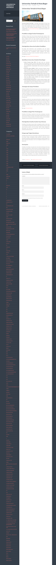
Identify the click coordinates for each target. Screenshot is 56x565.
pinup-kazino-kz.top (9, 423)
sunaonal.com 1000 (9, 460)
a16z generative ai (9, 200)
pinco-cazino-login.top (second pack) (11, 410)
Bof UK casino (8, 230)
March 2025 (8, 80)
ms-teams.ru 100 (8, 342)
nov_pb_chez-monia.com (9, 366)
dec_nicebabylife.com (9, 265)
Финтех (7, 556)
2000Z (7, 174)
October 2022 (8, 111)
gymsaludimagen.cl (9, 296)
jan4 (6, 309)
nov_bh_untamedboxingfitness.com (11, 359)
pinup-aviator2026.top (9, 412)
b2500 (7, 216)
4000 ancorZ (8, 185)
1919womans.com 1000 (9, 167)
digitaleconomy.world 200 (10, 269)
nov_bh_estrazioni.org (9, 357)
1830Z (7, 165)
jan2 (6, 307)
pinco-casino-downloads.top (10, 405)
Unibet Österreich (8, 499)
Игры (7, 536)
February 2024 (8, 98)
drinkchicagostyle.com (9, 274)
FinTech (7, 285)
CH (6, 245)
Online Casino (8, 394)
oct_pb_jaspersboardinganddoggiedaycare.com (13, 386)
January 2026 (8, 61)
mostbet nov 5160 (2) (9, 340)
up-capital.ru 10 (8, 501)
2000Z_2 (7, 178)
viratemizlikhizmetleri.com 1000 (11, 505)
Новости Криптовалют (9, 549)
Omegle (7, 388)
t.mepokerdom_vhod (9, 477)
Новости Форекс (8, 551)
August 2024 (8, 91)
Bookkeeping (8, 232)
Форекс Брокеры (8, 558)
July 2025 (7, 72)
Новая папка (8, 540)
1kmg (7, 170)
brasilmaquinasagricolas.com (10, 234)
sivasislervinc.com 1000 (9, 447)
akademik (33, 159)
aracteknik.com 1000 (9, 211)
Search (7, 19)
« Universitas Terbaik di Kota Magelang (28, 165)
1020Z (7, 145)
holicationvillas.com (9, 300)
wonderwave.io (8, 516)
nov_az (7, 355)
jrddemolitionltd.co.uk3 (9, 313)
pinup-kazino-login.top (9, 425)
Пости (7, 553)
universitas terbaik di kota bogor (33, 28)
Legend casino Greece (9, 322)
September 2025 (8, 69)
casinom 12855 (8, 241)
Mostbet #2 (8, 337)
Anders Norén (44, 206)
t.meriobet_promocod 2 (9, 479)
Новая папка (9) (8, 547)
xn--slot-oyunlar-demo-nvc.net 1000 (11, 529)
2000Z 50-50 (8, 176)
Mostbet (7, 333)
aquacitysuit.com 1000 (9, 209)
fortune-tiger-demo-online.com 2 (11, 291)
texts (7, 492)
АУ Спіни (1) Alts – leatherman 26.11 (11, 534)
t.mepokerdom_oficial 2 (9, 474)
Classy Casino (8, 250)
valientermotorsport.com (9, 503)
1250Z (7, 148)
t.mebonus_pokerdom (9, 466)
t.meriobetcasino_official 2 (10, 483)
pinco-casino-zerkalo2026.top (10, 408)
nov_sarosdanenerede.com (10, 370)
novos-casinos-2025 (9, 381)
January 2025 (8, 83)
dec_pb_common (8, 267)
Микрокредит (8, 538)
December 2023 (8, 102)
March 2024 (8, 96)
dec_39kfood (8, 258)
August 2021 (8, 120)
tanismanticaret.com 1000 (10, 488)
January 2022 (8, 118)
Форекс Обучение (9, 560)
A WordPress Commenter (10, 47)
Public (7, 436)
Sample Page (8, 13)
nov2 (7, 377)
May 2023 (7, 107)
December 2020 (8, 124)
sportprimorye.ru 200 (9, 456)
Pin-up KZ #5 (8, 403)
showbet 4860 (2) (8, 443)
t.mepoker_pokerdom (9, 472)
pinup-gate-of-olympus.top (10, 419)
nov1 (7, 375)
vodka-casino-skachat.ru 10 (10, 510)
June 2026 (7, 56)
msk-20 (7, 344)
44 (6, 189)
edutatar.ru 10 (8, 278)
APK (6, 207)
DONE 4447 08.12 (9, 272)
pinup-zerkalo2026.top (9, 430)
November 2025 (8, 65)
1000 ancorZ (8, 139)
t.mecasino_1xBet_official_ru (10, 468)
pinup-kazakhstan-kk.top (9, 421)
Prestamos (7, 434)
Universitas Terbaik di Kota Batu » (44, 165)
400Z (7, 187)
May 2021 (7, 122)
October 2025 (8, 67)
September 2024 (8, 89)
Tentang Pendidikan (29, 108)
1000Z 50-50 (8, 143)
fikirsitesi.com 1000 (9, 283)
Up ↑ (48, 206)
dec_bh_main (8, 263)
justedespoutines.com (9, 315)
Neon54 (7, 348)
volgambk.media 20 (9, 512)
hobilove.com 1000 (9, 298)
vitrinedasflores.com (9, 507)
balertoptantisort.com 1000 (10, 222)
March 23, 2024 (24, 5)
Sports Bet (7, 458)
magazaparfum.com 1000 (10, 324)
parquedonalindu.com (9, 397)
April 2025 (7, 78)
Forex (7, 287)
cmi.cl (7, 254)
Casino (7, 239)
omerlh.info (7, 392)
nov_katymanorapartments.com (10, 364)
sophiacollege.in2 (8, 454)
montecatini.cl (8, 331)
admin (29, 5)
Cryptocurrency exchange (10, 256)
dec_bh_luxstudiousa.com (9, 261)
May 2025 (7, 76)
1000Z (7, 141)
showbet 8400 (8, 445)
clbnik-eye (7, 252)
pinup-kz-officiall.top (9, 427)
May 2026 (7, 58)
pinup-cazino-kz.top (9, 414)
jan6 (6, 311)
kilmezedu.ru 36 (8, 318)
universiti (40, 159)
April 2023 (7, 109)
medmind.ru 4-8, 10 (9, 326)
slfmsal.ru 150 (8, 449)
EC (6, 276)
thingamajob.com (8, 496)
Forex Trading (8, 289)
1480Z (7, 156)
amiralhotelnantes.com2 (9, 205)
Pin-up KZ (7, 401)
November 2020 (8, 126)
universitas (37, 159)
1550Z (7, 159)
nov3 (7, 379)
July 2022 (7, 113)
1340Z (7, 152)
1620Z (7, 163)
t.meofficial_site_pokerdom (10, 470)
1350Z (7, 154)
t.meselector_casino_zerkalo (10, 485)
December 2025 (8, 63)
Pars (7, 399)
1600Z (7, 161)
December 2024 (8, 85)
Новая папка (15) (8, 542)
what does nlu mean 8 (9, 514)
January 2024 (8, 100)
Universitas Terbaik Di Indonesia (10, 6)
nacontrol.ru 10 (8, 346)
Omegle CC (7, 390)
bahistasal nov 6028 (9, 218)
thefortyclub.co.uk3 (9, 494)
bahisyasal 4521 (8, 220)
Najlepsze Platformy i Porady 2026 (11, 31)
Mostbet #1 (8, 335)
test (6, 490)
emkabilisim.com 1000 (9, 280)
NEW (7, 351)
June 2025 (7, 74)
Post (7, 432)
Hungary (7, 302)
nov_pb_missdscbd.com (9, 368)
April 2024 (7, 94)
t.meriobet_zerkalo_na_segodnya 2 (11, 481)
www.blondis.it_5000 (9, 518)
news (7, 353)
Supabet (7, 462)
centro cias (7, 243)
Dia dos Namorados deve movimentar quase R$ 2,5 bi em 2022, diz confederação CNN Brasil (11, 34)
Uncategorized (27, 159)
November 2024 (8, 87)
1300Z (7, 150)
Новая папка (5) (8, 545)
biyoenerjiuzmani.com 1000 (10, 228)
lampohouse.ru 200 (9, 320)
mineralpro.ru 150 (8, 329)
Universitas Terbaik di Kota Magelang (32, 56)
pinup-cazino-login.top (9, 416)
